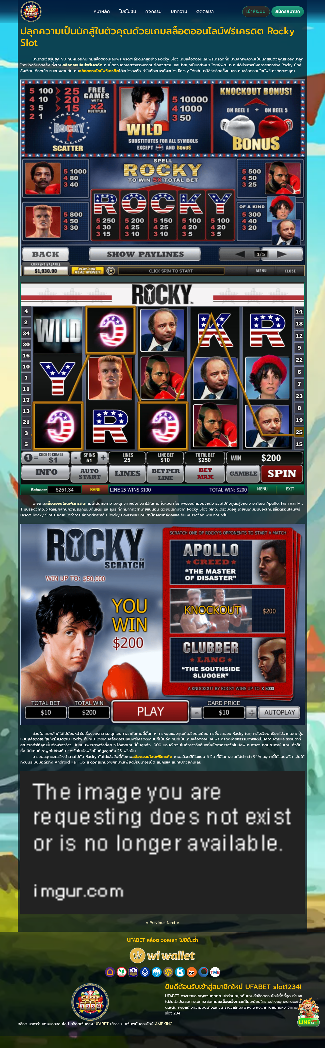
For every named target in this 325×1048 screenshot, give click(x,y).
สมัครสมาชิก (287, 11)
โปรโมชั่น (127, 11)
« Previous (155, 923)
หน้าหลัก (102, 11)
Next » (173, 923)
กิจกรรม (153, 11)
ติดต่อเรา (205, 11)
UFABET (101, 1024)
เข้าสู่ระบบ (256, 11)
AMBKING (163, 1024)
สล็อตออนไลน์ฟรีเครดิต (82, 65)
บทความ (179, 11)
